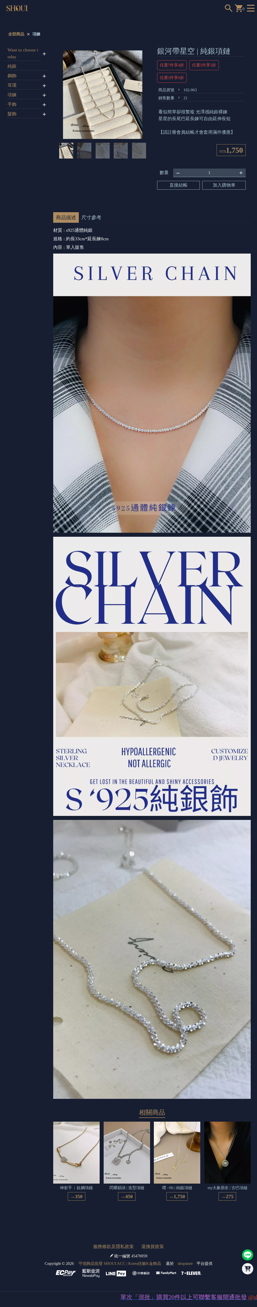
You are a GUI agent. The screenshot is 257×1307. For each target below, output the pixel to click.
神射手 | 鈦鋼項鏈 (76, 1188)
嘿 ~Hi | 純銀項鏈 (177, 1188)
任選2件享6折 (172, 77)
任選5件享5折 (204, 65)
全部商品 (16, 34)
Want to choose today (23, 53)
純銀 (12, 66)
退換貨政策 (152, 1246)
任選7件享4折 (172, 65)
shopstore (185, 1263)
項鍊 (36, 34)
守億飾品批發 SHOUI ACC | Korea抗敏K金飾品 (120, 1263)
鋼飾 (12, 75)
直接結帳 (178, 185)
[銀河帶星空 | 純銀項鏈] (102, 94)
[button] (141, 94)
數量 (164, 172)
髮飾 (12, 113)
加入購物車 (224, 185)
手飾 (12, 104)
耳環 (12, 85)
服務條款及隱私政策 (113, 1246)
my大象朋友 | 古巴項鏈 (227, 1188)
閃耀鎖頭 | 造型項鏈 (126, 1188)
